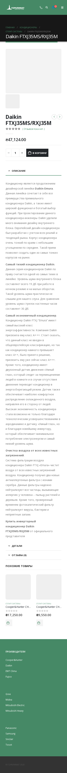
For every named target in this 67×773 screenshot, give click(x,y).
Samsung (10, 733)
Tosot (9, 744)
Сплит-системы (13, 603)
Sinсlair (9, 739)
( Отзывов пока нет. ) (33, 129)
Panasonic (11, 727)
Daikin (9, 665)
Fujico (9, 676)
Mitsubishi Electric (15, 705)
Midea (9, 699)
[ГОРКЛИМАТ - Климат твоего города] (16, 7)
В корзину (40, 153)
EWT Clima (11, 671)
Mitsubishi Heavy (14, 710)
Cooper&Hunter (14, 659)
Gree (8, 694)
